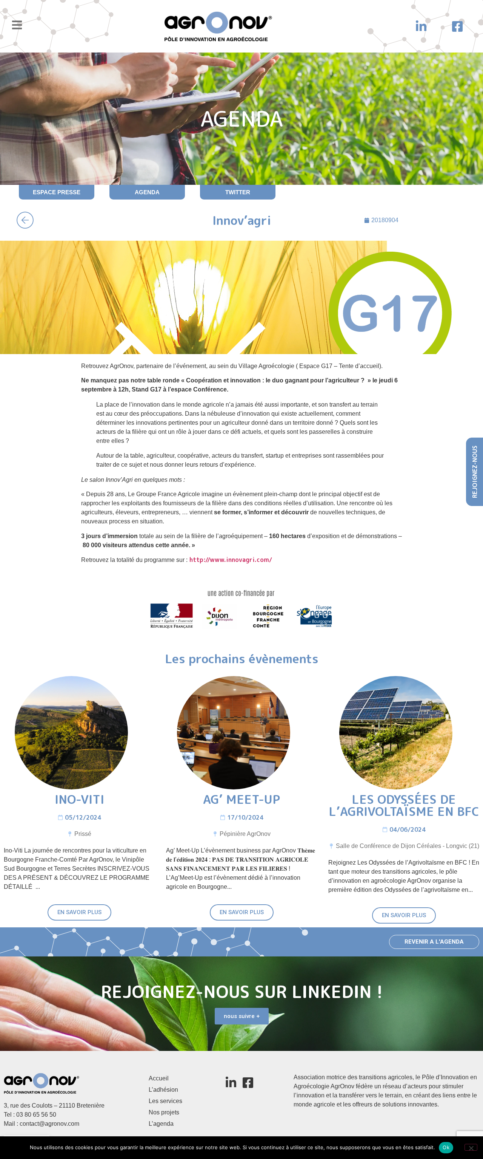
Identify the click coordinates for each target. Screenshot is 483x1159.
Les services (165, 1101)
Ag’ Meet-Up (241, 799)
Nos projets (164, 1112)
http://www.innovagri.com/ (230, 560)
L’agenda (161, 1123)
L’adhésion (163, 1089)
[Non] (471, 1147)
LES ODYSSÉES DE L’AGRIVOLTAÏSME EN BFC (404, 805)
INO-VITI (79, 799)
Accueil (159, 1078)
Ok (446, 1147)
